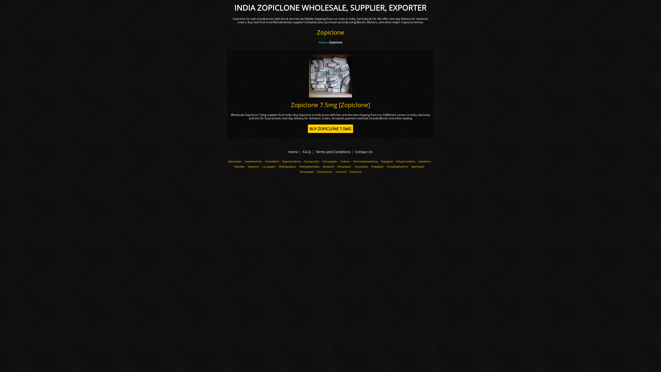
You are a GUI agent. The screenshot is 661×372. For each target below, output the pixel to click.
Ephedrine (424, 161)
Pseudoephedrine (397, 166)
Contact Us (364, 151)
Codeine (345, 161)
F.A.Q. (307, 151)
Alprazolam (235, 161)
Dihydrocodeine (405, 161)
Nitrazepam (344, 166)
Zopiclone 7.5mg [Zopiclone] (330, 105)
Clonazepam (329, 161)
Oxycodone (361, 166)
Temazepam (307, 171)
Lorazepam (269, 166)
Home (323, 42)
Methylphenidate (309, 166)
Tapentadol (417, 166)
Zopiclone (355, 171)
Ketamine (253, 166)
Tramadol (341, 171)
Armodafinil (272, 161)
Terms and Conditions (333, 151)
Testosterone (324, 171)
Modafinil (328, 166)
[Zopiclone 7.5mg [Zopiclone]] (330, 96)
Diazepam (387, 161)
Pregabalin (377, 166)
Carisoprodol (311, 161)
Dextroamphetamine (365, 161)
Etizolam (239, 166)
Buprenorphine (291, 161)
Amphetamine (253, 161)
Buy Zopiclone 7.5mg (330, 128)
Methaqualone (287, 166)
